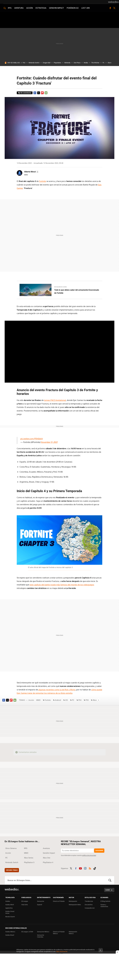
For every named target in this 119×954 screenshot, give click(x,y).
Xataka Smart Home (9, 912)
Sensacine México (43, 932)
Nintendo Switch (34, 63)
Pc (103, 63)
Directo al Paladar (59, 901)
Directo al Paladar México (59, 932)
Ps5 (24, 63)
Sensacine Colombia (40, 936)
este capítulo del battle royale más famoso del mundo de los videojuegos (62, 584)
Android (58, 700)
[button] (31, 171)
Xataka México (10, 932)
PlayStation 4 (48, 862)
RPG (10, 8)
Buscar (110, 880)
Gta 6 (109, 63)
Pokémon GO (73, 8)
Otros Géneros (11, 848)
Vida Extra (24, 904)
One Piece (77, 63)
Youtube (80, 868)
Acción (29, 8)
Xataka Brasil (9, 935)
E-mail (46, 92)
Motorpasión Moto (75, 904)
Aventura (18, 8)
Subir (107, 890)
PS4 (79, 700)
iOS (66, 700)
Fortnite (42, 181)
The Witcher (95, 63)
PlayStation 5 (29, 862)
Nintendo (67, 63)
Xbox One (46, 858)
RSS (90, 868)
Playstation (57, 63)
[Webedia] (113, 1)
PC (73, 700)
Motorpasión (73, 901)
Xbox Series (28, 858)
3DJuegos (24, 901)
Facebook (110, 8)
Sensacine (40, 901)
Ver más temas (12, 870)
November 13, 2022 (49, 442)
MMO (38, 700)
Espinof (39, 904)
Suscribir (99, 850)
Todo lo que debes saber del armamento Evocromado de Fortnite (76, 291)
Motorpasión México (73, 932)
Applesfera (9, 908)
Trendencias (89, 901)
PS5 (87, 700)
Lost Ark (85, 8)
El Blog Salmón (105, 901)
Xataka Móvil (9, 904)
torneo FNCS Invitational (55, 400)
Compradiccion (90, 908)
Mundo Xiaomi (10, 917)
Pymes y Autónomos (104, 905)
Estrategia (41, 8)
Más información (61, 951)
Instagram (85, 868)
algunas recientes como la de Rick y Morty (56, 689)
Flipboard (42, 92)
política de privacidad (89, 855)
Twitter (114, 8)
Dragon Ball (46, 63)
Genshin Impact (56, 8)
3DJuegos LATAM (27, 932)
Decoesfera (89, 904)
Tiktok (95, 868)
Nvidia (86, 63)
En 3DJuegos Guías (60, 287)
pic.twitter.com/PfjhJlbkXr (31, 438)
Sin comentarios (25, 93)
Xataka (7, 901)
